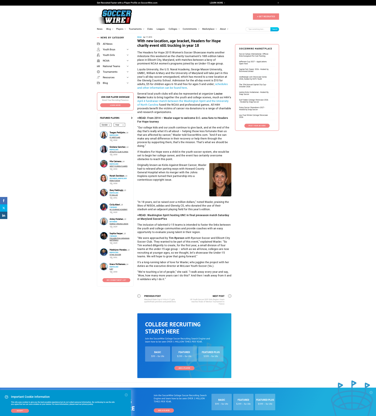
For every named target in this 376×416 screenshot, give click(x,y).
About (223, 29)
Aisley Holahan (117, 219)
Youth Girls (109, 55)
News (100, 29)
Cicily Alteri (115, 204)
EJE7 (111, 269)
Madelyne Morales (118, 249)
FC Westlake (115, 137)
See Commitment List (116, 280)
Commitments (190, 29)
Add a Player (184, 368)
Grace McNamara (118, 264)
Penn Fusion (115, 181)
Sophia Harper (116, 233)
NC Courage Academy (118, 210)
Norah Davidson (117, 175)
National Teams (111, 66)
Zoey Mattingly (117, 190)
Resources (109, 77)
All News (108, 43)
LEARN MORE (216, 2)
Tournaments (135, 29)
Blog (108, 29)
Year (117, 125)
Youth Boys (109, 49)
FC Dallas (114, 195)
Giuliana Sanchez (118, 146)
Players (119, 29)
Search (274, 29)
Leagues (161, 29)
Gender (105, 125)
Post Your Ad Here (257, 126)
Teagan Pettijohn (118, 132)
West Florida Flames (118, 166)
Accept (20, 411)
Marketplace (208, 29)
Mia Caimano (116, 161)
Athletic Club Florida (119, 152)
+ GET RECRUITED (266, 16)
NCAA (106, 60)
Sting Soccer (115, 255)
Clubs (150, 29)
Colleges (173, 29)
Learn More (115, 105)
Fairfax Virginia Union (119, 224)
